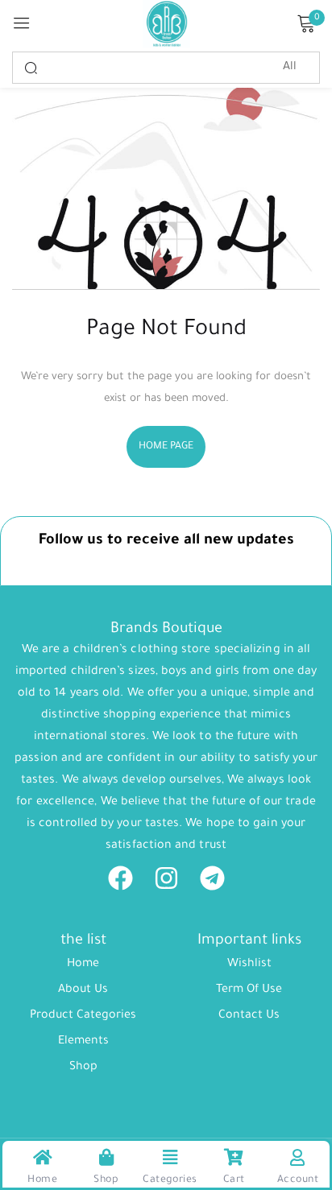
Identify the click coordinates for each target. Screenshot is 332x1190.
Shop (83, 1067)
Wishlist (249, 964)
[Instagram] (166, 878)
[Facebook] (120, 878)
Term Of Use (249, 990)
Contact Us (249, 1016)
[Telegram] (212, 878)
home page (166, 446)
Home (83, 964)
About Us (83, 990)
